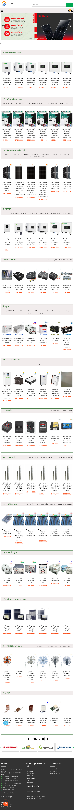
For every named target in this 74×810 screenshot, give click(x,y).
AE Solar (26, 154)
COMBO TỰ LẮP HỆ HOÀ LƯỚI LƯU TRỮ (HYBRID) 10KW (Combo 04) (55, 133)
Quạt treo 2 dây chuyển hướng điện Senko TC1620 (55, 674)
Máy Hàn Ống (30, 504)
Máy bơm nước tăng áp (50, 457)
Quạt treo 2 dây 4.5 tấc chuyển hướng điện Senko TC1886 (7, 675)
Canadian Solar (35, 154)
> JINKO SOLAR (30, 773)
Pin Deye (30, 364)
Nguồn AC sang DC (51, 260)
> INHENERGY (29, 782)
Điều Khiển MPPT (55, 410)
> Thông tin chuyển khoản (33, 798)
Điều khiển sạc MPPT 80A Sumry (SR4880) (7, 439)
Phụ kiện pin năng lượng (37, 156)
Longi (60, 154)
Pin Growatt (48, 364)
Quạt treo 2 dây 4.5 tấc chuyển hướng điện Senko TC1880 (31, 675)
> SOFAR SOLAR (30, 778)
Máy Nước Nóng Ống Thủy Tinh (45, 504)
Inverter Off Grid (33, 213)
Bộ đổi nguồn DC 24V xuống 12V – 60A (31, 287)
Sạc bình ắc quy (10, 553)
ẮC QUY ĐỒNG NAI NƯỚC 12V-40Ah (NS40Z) (43, 340)
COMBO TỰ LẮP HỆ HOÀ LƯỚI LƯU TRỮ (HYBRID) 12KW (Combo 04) (7, 133)
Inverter (7, 209)
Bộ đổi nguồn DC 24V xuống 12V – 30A (55, 287)
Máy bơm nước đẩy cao (35, 457)
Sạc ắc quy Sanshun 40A (55, 579)
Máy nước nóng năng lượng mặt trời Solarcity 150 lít (31, 533)
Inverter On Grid (45, 213)
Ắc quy (6, 306)
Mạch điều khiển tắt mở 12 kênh (55, 720)
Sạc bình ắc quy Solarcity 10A (19, 580)
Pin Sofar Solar (67, 364)
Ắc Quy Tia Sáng (31, 313)
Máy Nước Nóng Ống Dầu (64, 504)
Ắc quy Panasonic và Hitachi (32, 311)
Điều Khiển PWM (67, 410)
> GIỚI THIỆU (53, 769)
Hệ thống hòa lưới (53, 103)
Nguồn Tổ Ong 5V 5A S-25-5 (7, 286)
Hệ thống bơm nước (66, 103)
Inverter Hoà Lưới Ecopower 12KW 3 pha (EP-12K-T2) (55, 81)
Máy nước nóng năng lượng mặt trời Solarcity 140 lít (43, 533)
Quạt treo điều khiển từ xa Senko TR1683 (67, 674)
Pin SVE (24, 364)
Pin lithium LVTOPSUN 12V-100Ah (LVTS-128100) (19, 392)
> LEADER (28, 780)
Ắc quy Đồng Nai (66, 311)
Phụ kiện (6, 693)
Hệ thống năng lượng (13, 99)
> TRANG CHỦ (54, 771)
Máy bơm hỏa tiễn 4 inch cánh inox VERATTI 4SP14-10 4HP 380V (55, 487)
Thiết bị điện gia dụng (12, 646)
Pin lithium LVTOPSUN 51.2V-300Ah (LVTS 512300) (43, 392)
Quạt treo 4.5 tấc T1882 (19, 673)
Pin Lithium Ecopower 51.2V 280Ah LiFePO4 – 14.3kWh (7, 392)
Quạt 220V (40, 646)
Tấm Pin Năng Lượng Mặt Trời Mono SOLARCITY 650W (7, 186)
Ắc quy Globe (46, 311)
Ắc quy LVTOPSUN (8, 311)
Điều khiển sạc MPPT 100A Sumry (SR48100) (43, 439)
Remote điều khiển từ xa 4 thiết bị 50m (31, 720)
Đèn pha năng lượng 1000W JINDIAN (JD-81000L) (7, 628)
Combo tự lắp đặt (8, 103)
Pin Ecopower (39, 364)
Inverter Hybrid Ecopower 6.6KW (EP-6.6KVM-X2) (7, 242)
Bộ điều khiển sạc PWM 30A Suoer (55, 438)
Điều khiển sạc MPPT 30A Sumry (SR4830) (19, 439)
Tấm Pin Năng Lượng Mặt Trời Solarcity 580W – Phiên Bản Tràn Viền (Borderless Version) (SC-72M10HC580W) (43, 189)
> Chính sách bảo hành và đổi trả (35, 794)
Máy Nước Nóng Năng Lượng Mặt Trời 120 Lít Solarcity (55, 533)
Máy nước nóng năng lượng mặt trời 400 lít (7, 532)
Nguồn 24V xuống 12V (65, 260)
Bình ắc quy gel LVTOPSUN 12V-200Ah (19, 340)
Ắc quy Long (56, 311)
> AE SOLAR (29, 771)
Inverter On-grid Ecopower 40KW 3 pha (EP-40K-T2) (7, 81)
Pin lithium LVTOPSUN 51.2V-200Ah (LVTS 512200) (31, 392)
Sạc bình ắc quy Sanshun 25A (67, 580)
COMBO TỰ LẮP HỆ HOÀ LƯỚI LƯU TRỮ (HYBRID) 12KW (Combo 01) (43, 133)
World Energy (46, 154)
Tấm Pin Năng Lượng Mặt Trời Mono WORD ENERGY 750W (55, 185)
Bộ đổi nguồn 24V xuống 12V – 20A (67, 287)
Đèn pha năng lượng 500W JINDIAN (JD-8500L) (19, 628)
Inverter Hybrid (55, 213)
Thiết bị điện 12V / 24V (65, 646)
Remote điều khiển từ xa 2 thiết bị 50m (19, 720)
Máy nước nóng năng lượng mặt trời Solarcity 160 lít (19, 534)
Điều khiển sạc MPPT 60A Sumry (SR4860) (31, 439)
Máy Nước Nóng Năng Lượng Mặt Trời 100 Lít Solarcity (67, 533)
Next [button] (70, 26)
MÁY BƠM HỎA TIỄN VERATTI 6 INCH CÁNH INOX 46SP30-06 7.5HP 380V (18, 487)
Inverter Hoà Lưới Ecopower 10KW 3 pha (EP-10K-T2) (67, 81)
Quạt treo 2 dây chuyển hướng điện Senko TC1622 (43, 674)
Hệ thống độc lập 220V (39, 103)
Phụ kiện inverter (67, 213)
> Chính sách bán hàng (33, 791)
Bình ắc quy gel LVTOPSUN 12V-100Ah (7, 340)
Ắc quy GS (18, 311)
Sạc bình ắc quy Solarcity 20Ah (31, 580)
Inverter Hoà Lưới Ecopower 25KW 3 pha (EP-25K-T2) (31, 81)
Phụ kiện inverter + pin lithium (18, 213)
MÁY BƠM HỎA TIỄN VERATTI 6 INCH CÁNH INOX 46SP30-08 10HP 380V (6, 487)
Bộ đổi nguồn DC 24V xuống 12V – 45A (43, 287)
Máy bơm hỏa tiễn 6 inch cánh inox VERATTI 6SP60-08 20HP (31, 486)
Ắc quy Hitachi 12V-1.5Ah (55, 339)
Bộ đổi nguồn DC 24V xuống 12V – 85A (19, 287)
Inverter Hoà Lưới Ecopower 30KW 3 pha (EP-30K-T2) (19, 81)
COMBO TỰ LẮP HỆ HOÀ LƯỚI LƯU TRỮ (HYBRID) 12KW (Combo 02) (31, 133)
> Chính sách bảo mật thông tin (35, 796)
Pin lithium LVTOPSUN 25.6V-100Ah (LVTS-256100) (55, 392)
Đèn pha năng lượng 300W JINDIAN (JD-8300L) (43, 628)
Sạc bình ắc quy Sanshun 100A (43, 580)
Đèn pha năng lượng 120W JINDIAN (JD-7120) (67, 628)
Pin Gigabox (57, 364)
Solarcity (66, 154)
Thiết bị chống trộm (51, 646)
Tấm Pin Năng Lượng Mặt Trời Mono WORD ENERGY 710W (67, 185)
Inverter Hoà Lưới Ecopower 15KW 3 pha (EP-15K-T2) (43, 81)
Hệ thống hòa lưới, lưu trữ (23, 103)
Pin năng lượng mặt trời (14, 150)
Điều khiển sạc (9, 411)
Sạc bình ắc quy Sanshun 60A (31, 340)
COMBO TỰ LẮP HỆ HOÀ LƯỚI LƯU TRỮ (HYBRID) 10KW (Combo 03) (67, 133)
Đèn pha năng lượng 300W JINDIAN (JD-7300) (31, 628)
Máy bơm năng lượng (65, 457)
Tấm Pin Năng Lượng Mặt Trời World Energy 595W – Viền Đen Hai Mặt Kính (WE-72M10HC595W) (31, 188)
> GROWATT (29, 776)
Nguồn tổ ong (9, 260)
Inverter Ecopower (12, 52)
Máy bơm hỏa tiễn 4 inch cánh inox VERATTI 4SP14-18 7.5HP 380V (43, 487)
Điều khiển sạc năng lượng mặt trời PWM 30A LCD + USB (67, 439)
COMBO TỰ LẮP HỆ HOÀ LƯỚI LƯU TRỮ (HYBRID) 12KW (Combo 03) (19, 133)
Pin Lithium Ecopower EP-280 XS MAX (67, 391)
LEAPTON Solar (17, 154)
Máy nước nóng (10, 504)
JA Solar (54, 154)
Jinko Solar (8, 154)
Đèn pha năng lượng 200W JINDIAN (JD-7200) (55, 628)
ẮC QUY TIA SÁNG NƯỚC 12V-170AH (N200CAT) (67, 341)
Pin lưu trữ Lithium (11, 360)
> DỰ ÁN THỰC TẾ (55, 773)
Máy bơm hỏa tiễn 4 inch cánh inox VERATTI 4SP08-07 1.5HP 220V (67, 487)
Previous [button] (3, 26)
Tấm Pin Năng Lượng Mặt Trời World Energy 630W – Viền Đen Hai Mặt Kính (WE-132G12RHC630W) (19, 188)
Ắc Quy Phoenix (43, 313)
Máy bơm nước (9, 457)
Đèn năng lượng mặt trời (14, 599)
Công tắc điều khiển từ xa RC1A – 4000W (67, 720)
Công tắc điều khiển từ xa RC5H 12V (43, 720)
